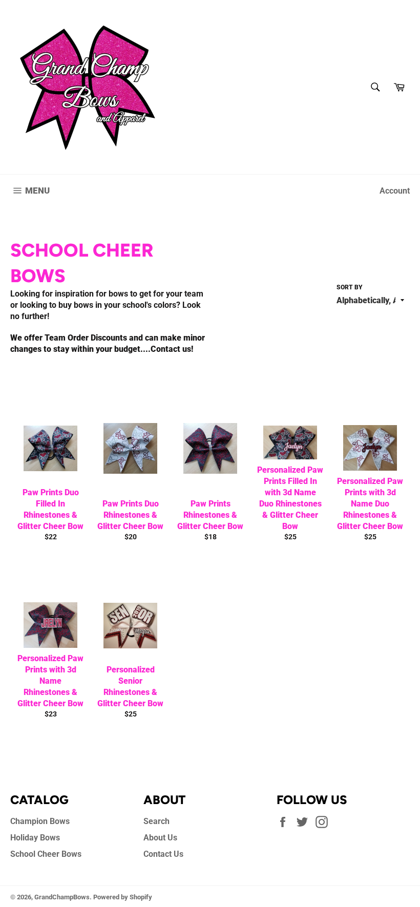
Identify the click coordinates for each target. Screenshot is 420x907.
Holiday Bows (35, 837)
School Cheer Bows (45, 854)
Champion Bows (40, 821)
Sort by (350, 287)
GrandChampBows (62, 897)
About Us (160, 837)
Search (156, 821)
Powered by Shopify (122, 897)
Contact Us (163, 854)
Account (395, 191)
